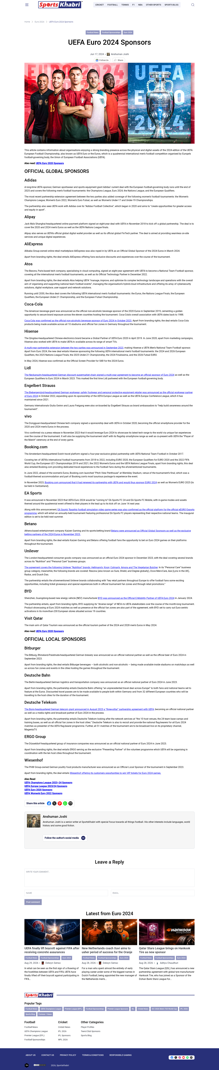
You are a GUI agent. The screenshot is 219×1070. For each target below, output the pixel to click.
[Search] (193, 5)
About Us (30, 1055)
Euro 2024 (39, 22)
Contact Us (47, 1055)
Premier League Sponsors (118, 1009)
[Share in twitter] (54, 803)
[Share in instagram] (179, 1057)
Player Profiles (87, 1027)
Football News (92, 32)
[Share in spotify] (187, 1057)
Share (120, 60)
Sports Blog (171, 5)
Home (27, 22)
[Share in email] (191, 1057)
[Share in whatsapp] (65, 803)
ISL (133, 1009)
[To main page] (60, 4)
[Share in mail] (70, 803)
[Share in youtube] (183, 1057)
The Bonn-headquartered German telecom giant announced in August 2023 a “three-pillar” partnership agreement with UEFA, (89, 709)
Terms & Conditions (93, 1055)
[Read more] (52, 950)
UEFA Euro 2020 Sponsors (50, 163)
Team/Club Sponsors (90, 1031)
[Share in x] (175, 1057)
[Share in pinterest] (60, 803)
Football (112, 5)
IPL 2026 (184, 1009)
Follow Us (103, 60)
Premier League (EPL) (73, 1009)
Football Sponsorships (111, 32)
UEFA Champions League (51, 1009)
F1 (133, 5)
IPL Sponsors (64, 1035)
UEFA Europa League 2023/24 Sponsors (45, 786)
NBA (140, 5)
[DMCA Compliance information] (39, 1065)
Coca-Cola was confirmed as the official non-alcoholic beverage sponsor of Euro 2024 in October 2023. (78, 320)
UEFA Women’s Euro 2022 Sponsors (43, 793)
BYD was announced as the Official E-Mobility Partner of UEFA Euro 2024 (136, 598)
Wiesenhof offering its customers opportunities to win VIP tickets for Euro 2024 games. (115, 773)
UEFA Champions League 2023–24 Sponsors (48, 782)
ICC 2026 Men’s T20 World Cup (164, 1009)
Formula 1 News (45, 1014)
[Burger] (26, 4)
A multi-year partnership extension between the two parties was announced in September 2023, (74, 347)
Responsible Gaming (121, 1055)
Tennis (125, 5)
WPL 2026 (63, 1039)
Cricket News (143, 1009)
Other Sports (153, 5)
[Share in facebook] (49, 803)
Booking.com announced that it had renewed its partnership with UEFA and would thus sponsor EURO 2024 (101, 482)
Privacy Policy (68, 1055)
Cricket (99, 5)
